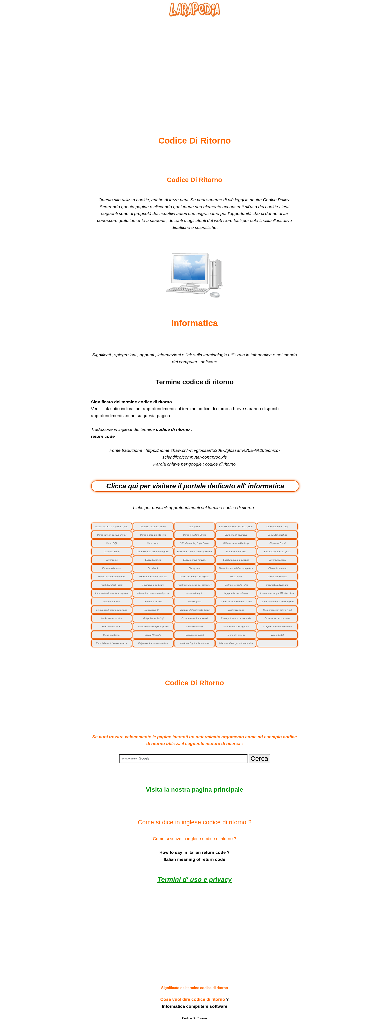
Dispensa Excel (277, 543)
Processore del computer (277, 618)
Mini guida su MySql (153, 618)
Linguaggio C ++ (153, 610)
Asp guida (194, 526)
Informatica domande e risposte (153, 593)
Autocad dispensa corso (153, 526)
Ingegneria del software (236, 593)
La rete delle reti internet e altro (236, 601)
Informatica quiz (194, 593)
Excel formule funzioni (194, 560)
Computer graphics (277, 535)
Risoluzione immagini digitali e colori (153, 628)
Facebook (153, 568)
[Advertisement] (194, 65)
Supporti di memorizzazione (277, 626)
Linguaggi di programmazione (111, 610)
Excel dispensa (153, 560)
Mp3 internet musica (111, 618)
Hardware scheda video (236, 585)
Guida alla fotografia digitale (194, 576)
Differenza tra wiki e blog (236, 543)
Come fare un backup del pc (112, 535)
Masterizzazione (236, 610)
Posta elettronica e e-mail (194, 618)
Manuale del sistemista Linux (195, 610)
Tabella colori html (194, 635)
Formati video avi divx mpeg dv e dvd (236, 569)
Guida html (236, 576)
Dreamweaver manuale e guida (153, 551)
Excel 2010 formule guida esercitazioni (277, 552)
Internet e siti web (153, 601)
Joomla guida (194, 601)
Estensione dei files (236, 551)
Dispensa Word (112, 551)
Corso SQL (112, 543)
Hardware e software (153, 585)
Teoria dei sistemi (236, 635)
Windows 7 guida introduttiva (195, 643)
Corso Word (153, 543)
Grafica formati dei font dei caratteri (153, 577)
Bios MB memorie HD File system (236, 526)
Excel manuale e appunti (236, 560)
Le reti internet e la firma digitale (277, 601)
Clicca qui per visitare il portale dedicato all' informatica (195, 486)
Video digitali (277, 635)
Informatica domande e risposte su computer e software (111, 594)
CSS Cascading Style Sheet (194, 543)
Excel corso (112, 560)
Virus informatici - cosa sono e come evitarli (111, 644)
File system (194, 568)
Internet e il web (111, 601)
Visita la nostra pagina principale (194, 789)
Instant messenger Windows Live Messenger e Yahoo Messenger (277, 594)
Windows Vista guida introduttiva (236, 643)
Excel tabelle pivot (111, 568)
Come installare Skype (194, 535)
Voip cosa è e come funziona (153, 643)
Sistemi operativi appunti (236, 626)
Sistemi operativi (194, 626)
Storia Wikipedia (153, 635)
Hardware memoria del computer (194, 585)
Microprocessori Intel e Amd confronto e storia (277, 611)
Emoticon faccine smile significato (194, 551)
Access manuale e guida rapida (111, 526)
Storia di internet (111, 635)
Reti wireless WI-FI (111, 626)
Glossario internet (277, 568)
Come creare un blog (277, 526)
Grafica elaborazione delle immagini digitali (111, 577)
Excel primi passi (277, 560)
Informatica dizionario (277, 585)
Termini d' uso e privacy (194, 879)
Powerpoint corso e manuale (236, 618)
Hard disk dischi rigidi (111, 585)
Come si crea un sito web (153, 535)
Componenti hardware (235, 535)
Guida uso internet (277, 576)
